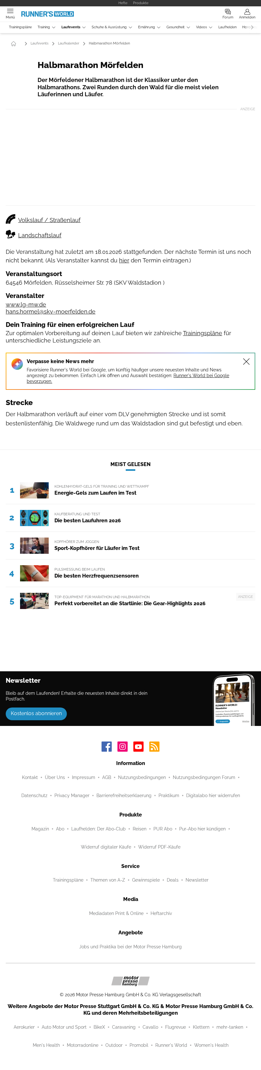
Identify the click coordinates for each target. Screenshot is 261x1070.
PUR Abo (162, 828)
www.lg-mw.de (26, 304)
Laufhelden (227, 27)
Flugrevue (175, 1027)
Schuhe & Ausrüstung (109, 27)
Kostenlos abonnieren (36, 713)
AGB (106, 777)
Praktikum (169, 795)
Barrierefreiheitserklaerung (124, 795)
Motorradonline (82, 1045)
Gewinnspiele (146, 880)
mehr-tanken (229, 1027)
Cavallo (150, 1027)
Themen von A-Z (107, 880)
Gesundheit (175, 27)
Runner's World (171, 1045)
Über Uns (55, 777)
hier (124, 260)
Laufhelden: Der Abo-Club (98, 828)
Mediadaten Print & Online (116, 913)
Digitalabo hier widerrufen (213, 795)
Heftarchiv (161, 913)
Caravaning (124, 1027)
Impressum (83, 777)
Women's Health (211, 1045)
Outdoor (114, 1045)
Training (44, 27)
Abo (60, 828)
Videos (201, 27)
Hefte (122, 3)
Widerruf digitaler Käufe (106, 847)
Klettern (201, 1027)
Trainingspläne (20, 27)
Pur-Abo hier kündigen (202, 828)
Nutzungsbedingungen (142, 777)
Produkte (140, 3)
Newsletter (197, 880)
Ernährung (146, 27)
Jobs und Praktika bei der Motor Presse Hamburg (130, 946)
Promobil (139, 1045)
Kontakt (30, 777)
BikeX (99, 1027)
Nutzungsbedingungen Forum (204, 777)
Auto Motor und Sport (64, 1027)
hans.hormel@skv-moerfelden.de (50, 311)
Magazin (40, 828)
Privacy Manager (71, 795)
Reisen (139, 828)
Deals (173, 880)
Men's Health (46, 1045)
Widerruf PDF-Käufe (159, 847)
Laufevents (70, 27)
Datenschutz (34, 795)
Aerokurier (24, 1027)
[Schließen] (246, 361)
